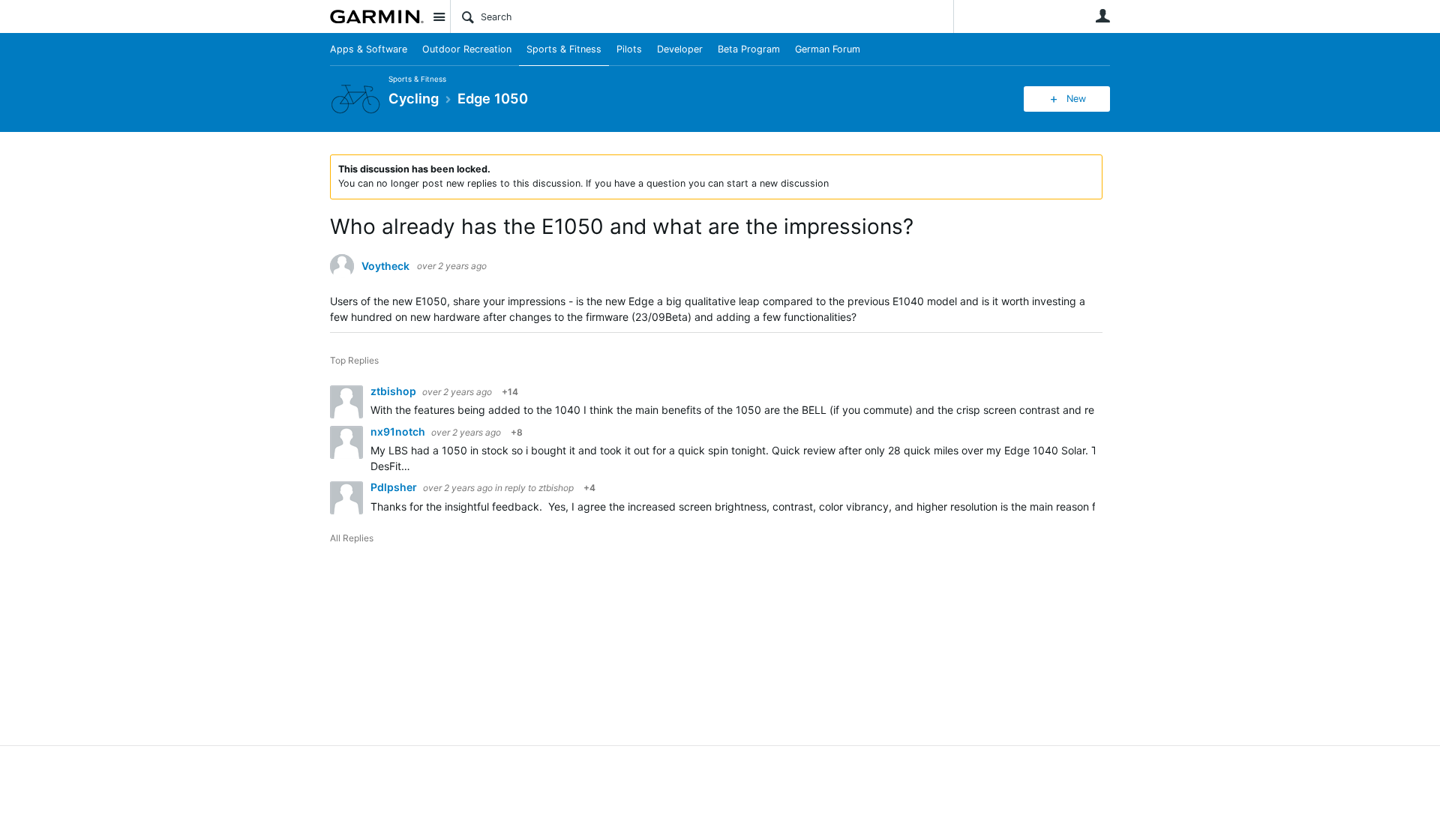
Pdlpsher (394, 487)
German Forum (827, 49)
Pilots (629, 49)
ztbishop (394, 391)
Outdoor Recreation (467, 49)
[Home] (377, 16)
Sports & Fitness (564, 49)
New (1076, 98)
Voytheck (386, 266)
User (1102, 15)
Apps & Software (368, 49)
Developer (680, 49)
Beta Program (749, 49)
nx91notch (399, 431)
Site (439, 16)
